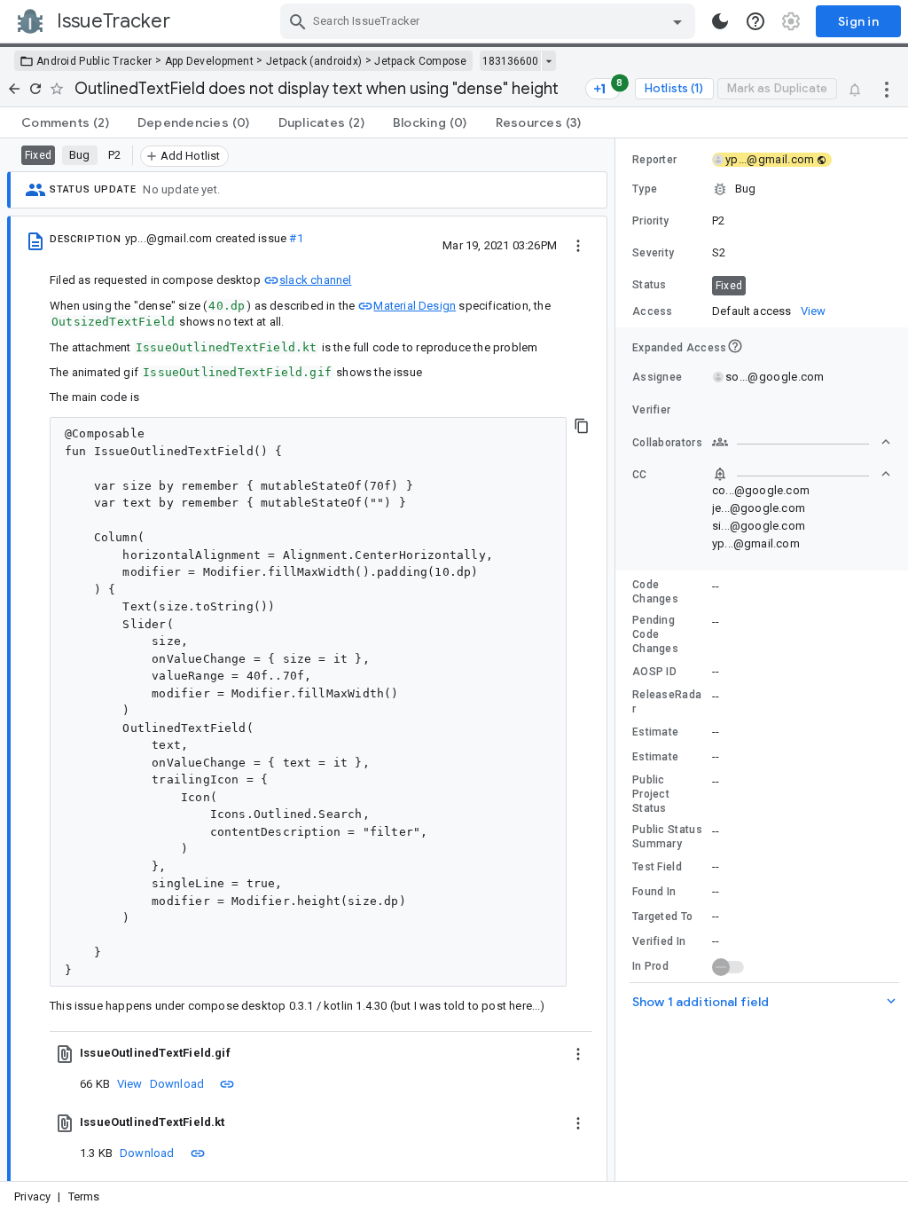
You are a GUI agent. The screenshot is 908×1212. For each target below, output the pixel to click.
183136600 (510, 61)
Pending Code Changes (655, 634)
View (130, 1083)
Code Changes (655, 591)
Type (644, 189)
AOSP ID (654, 671)
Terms (84, 1196)
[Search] (298, 21)
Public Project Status (650, 794)
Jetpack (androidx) (314, 61)
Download (177, 1083)
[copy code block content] (581, 426)
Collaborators (667, 443)
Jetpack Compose (420, 61)
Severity (653, 253)
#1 (295, 238)
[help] (755, 21)
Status (649, 285)
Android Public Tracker (94, 61)
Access (652, 311)
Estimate (655, 732)
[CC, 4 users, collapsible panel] (801, 474)
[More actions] (887, 89)
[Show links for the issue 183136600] (548, 61)
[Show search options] (677, 21)
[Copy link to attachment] (227, 1083)
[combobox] (490, 21)
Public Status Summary (667, 836)
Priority (650, 221)
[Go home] (14, 88)
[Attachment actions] (578, 1053)
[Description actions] (578, 245)
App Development (209, 61)
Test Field (657, 867)
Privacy (32, 1196)
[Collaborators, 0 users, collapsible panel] (801, 442)
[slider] (618, 659)
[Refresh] (35, 88)
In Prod (650, 966)
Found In (654, 891)
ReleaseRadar (666, 702)
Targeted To (662, 916)
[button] (761, 189)
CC (639, 474)
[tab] (65, 122)
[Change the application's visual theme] (720, 21)
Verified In (658, 941)
